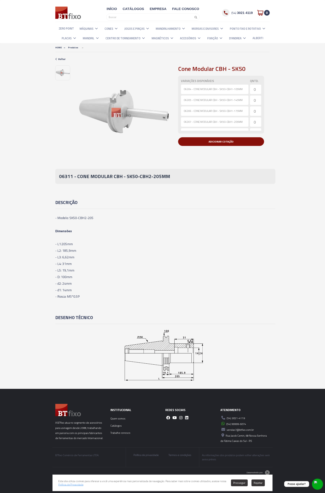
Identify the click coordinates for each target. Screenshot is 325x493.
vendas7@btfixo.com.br (240, 430)
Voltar (62, 59)
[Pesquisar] (194, 17)
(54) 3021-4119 (235, 418)
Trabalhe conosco (120, 433)
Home (58, 47)
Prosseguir (239, 483)
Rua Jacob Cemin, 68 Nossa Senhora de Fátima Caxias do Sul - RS (243, 438)
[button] (96, 28)
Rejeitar (258, 483)
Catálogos (116, 426)
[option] (62, 72)
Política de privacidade (146, 455)
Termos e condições (180, 455)
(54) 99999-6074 (236, 424)
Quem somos (117, 418)
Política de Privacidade (70, 484)
